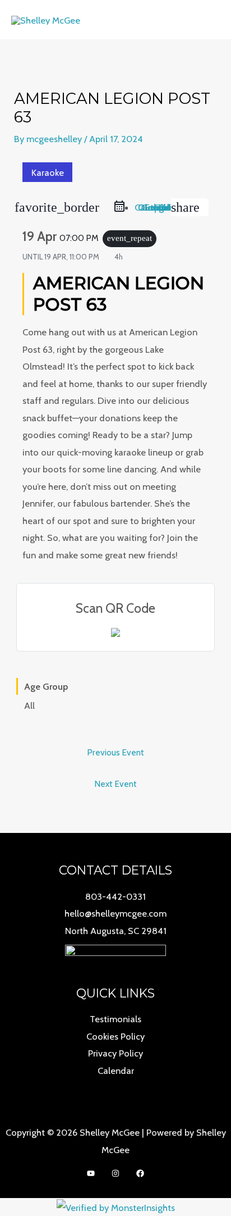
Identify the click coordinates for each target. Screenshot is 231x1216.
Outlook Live (154, 207)
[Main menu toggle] (208, 20)
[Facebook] (140, 1173)
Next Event (115, 783)
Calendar (116, 1070)
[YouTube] (91, 1173)
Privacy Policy (115, 1053)
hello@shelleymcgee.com (115, 913)
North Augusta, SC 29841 (116, 930)
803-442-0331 (115, 896)
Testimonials (115, 1018)
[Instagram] (115, 1173)
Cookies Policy (115, 1036)
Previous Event (115, 752)
